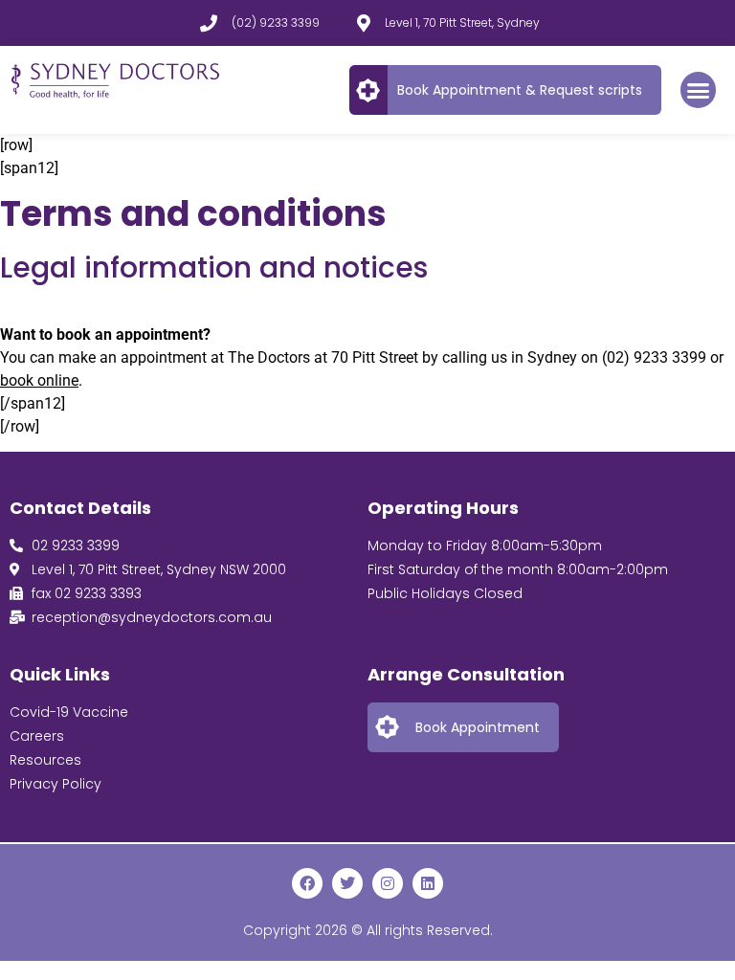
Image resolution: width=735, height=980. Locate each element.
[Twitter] (347, 883)
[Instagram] (387, 883)
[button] (698, 90)
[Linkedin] (427, 883)
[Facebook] (307, 883)
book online (39, 380)
